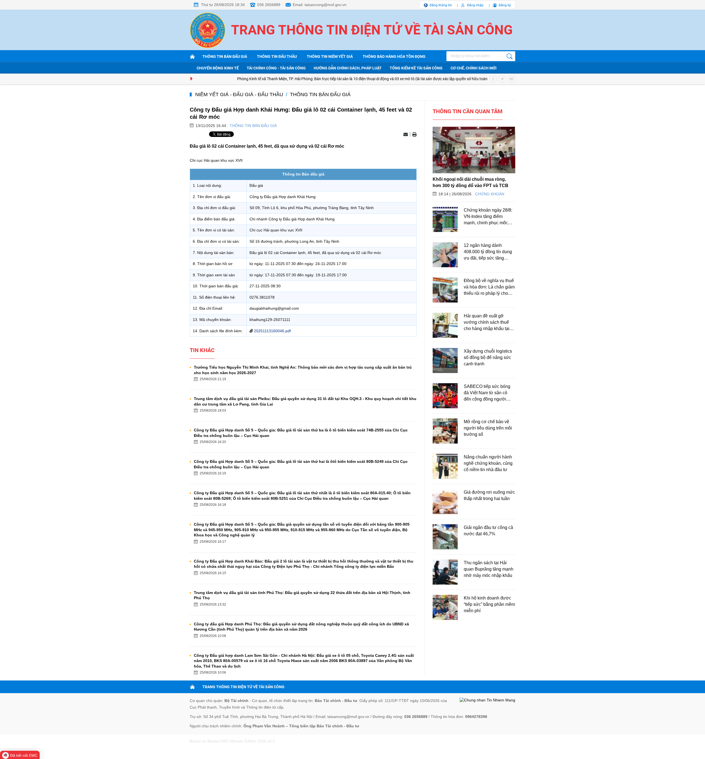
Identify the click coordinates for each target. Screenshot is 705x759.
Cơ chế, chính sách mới (474, 68)
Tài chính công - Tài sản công (276, 68)
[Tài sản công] (193, 56)
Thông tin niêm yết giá (330, 56)
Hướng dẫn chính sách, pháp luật (348, 68)
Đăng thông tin (441, 5)
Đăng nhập (475, 5)
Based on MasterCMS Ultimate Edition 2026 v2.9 (232, 741)
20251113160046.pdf (272, 331)
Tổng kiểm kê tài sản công (416, 68)
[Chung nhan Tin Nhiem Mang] (487, 700)
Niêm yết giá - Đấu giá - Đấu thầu (239, 94)
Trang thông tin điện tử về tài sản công (372, 30)
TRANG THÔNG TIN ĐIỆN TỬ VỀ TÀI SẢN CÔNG (243, 687)
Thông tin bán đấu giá (224, 56)
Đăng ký (505, 5)
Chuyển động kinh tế (218, 68)
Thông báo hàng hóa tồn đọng (394, 56)
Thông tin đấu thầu (277, 56)
